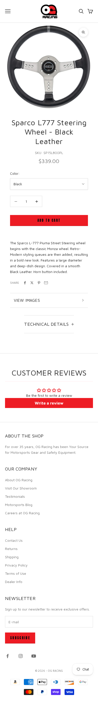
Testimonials (15, 496)
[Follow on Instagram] (20, 656)
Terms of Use (15, 573)
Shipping (12, 557)
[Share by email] (46, 283)
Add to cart (49, 220)
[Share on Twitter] (32, 283)
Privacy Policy (16, 565)
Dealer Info (13, 582)
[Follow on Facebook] (7, 656)
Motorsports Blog (18, 504)
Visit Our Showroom (21, 488)
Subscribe (20, 638)
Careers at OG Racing (22, 513)
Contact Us (14, 540)
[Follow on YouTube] (33, 656)
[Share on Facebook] (25, 283)
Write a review (49, 403)
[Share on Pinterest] (39, 283)
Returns (11, 548)
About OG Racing (18, 480)
